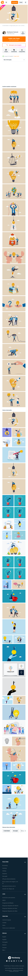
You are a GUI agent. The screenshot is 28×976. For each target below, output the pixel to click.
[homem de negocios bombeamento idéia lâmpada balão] (13, 926)
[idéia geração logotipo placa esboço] (6, 836)
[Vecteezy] (2, 2)
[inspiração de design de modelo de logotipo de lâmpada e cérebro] (13, 756)
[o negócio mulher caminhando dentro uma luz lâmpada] (8, 616)
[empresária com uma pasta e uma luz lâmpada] (8, 554)
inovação (15, 954)
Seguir (23, 33)
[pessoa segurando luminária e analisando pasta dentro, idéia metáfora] (6, 903)
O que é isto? (16, 56)
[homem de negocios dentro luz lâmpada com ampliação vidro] (8, 651)
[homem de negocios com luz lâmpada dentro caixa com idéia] (13, 891)
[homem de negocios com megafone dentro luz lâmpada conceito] (8, 639)
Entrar (21, 2)
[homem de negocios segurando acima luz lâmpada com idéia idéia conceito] (8, 628)
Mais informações (7, 59)
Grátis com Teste (14, 39)
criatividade (7, 954)
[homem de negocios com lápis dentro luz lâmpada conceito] (8, 531)
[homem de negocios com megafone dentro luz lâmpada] (8, 519)
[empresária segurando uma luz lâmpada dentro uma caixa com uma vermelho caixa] (13, 673)
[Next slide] (22, 954)
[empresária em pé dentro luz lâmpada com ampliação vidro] (8, 543)
